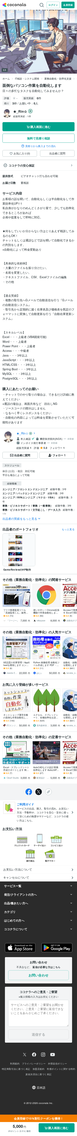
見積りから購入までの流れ (40, 146)
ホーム (6, 78)
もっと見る (68, 529)
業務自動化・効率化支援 (57, 78)
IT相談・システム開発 (27, 78)
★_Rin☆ (22, 433)
